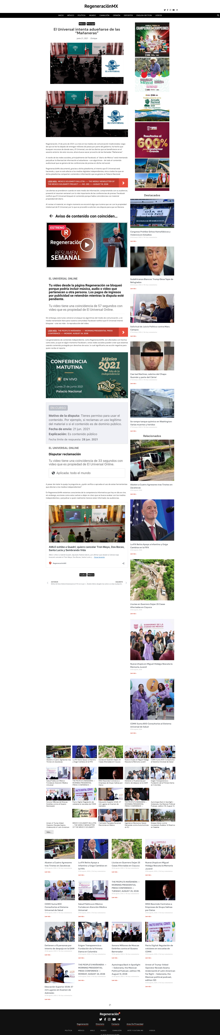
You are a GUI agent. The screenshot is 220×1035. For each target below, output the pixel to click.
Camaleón (104, 15)
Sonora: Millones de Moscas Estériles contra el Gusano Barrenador (56, 804)
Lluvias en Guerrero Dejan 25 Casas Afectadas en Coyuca (110, 761)
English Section (144, 15)
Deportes (128, 15)
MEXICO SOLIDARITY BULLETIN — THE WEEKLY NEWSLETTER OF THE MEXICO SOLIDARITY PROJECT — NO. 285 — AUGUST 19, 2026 (84, 825)
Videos (158, 15)
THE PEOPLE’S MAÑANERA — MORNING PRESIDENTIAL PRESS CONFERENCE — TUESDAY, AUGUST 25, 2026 (84, 783)
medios (83, 575)
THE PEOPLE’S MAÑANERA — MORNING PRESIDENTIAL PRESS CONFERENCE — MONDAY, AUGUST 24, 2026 (136, 804)
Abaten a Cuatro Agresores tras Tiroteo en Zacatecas (58, 761)
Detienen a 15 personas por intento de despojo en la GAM (136, 782)
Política (81, 15)
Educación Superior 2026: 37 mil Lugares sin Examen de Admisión (110, 804)
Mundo (92, 15)
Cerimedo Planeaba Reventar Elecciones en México (110, 824)
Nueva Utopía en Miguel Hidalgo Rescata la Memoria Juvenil (137, 761)
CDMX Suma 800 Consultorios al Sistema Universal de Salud (163, 761)
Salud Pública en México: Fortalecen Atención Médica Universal (57, 783)
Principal (91, 24)
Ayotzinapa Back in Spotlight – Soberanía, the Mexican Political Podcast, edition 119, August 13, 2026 (163, 804)
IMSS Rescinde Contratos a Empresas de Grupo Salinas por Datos (111, 783)
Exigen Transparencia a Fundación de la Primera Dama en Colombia (162, 783)
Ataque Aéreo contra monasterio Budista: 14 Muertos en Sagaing (163, 825)
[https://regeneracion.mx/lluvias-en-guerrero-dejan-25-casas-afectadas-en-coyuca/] (110, 754)
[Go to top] (216, 1030)
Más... (49, 832)
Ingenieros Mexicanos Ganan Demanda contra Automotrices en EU (137, 825)
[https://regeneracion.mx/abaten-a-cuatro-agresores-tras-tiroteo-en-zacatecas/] (58, 754)
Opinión (116, 15)
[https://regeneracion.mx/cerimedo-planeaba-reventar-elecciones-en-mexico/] (110, 817)
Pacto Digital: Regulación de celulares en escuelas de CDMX (84, 803)
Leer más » (133, 241)
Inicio (61, 15)
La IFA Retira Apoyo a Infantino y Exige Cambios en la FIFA (84, 761)
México (70, 15)
